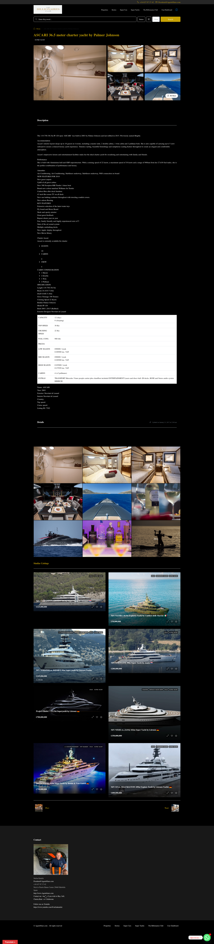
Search (170, 19)
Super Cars (123, 10)
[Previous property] (38, 808)
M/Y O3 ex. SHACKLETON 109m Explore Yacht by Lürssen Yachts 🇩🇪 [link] (141, 786)
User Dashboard (167, 10)
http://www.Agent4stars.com (44, 893)
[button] (170, 29)
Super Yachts (135, 10)
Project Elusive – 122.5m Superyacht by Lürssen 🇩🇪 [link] (58, 711)
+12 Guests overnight (66, 632)
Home (38, 29)
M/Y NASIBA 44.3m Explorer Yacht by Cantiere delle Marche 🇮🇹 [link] (139, 615)
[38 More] (162, 86)
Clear (156, 19)
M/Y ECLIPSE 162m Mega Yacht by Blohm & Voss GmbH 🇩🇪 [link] (62, 783)
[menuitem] (176, 9)
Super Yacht (40, 40)
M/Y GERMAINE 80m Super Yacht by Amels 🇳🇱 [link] (132, 662)
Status (141, 19)
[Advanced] (148, 19)
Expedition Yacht (162, 576)
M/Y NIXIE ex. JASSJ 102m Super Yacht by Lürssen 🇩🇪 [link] (135, 729)
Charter (145, 689)
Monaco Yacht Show (81, 632)
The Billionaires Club (150, 10)
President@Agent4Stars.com (44, 881)
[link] (70, 591)
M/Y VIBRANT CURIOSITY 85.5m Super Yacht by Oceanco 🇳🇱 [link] (63, 600)
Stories (114, 10)
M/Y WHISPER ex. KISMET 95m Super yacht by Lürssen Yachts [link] (64, 670)
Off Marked (84, 747)
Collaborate (50, 899)
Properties (104, 10)
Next (167, 808)
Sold (91, 576)
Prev (47, 808)
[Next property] (175, 808)
